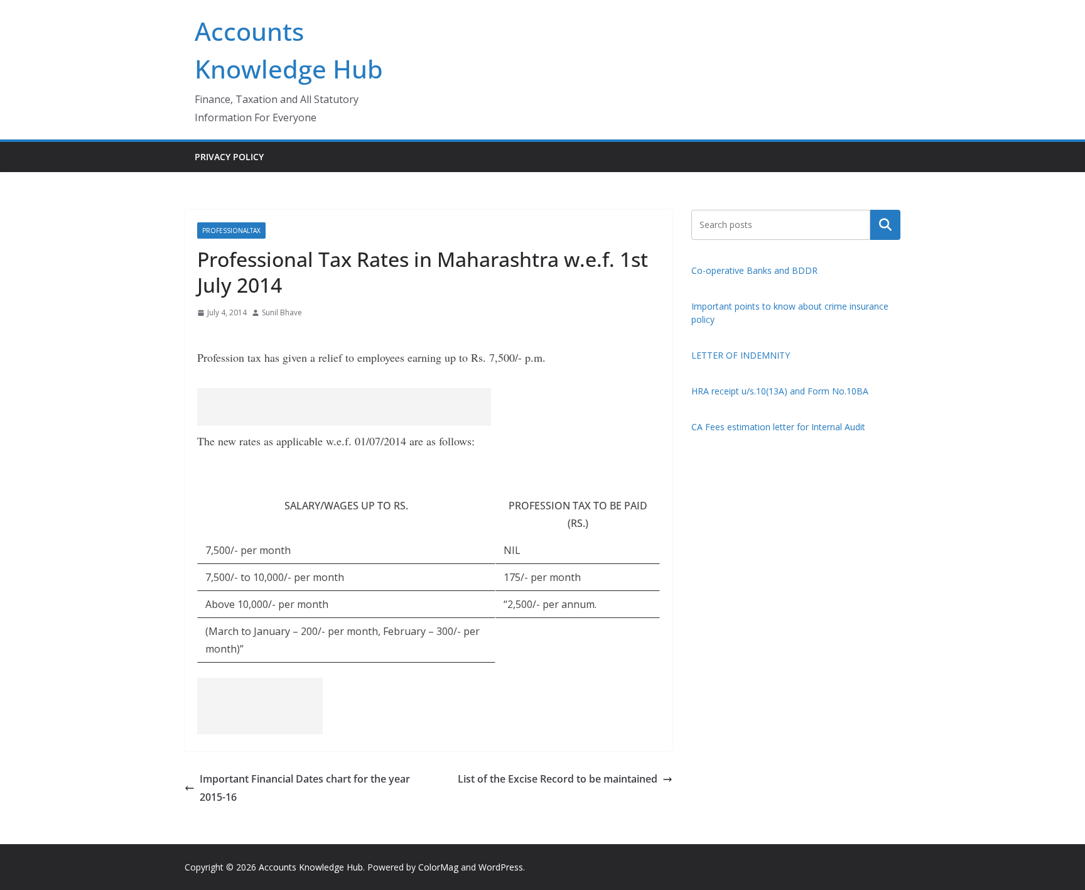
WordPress (500, 867)
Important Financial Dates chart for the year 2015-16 (305, 788)
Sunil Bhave (282, 312)
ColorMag (438, 867)
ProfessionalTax (231, 230)
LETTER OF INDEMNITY (740, 355)
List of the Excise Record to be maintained (557, 779)
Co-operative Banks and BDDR (754, 270)
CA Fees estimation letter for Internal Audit (778, 427)
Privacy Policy (229, 157)
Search (885, 224)
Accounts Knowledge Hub (311, 867)
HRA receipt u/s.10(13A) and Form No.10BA (779, 391)
